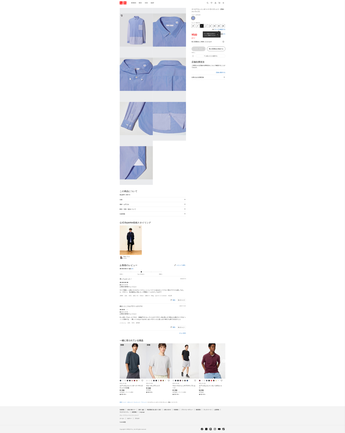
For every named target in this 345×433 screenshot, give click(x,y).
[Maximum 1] (203, 48)
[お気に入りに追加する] (140, 227)
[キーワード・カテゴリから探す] (208, 3)
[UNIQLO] (123, 3)
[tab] (133, 3)
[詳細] (223, 42)
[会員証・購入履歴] (215, 3)
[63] (193, 18)
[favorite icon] (142, 381)
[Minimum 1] (194, 48)
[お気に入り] (211, 3)
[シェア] (193, 55)
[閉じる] (217, 34)
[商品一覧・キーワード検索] (223, 3)
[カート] (219, 3)
